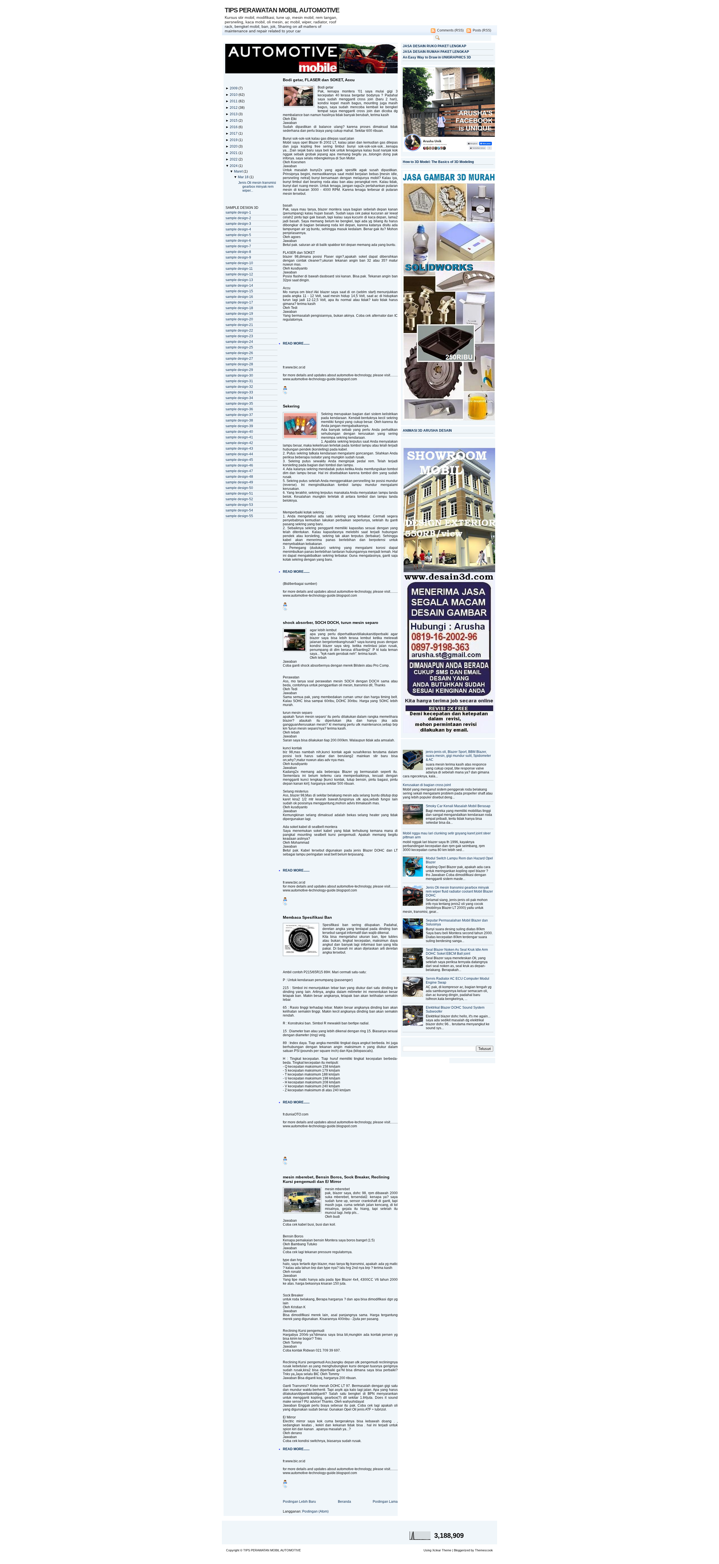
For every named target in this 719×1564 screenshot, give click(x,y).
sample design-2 (238, 218)
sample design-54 (239, 510)
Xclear (436, 1550)
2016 (234, 127)
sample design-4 (238, 229)
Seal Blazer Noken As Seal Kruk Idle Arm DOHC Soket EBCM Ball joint (457, 952)
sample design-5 (238, 235)
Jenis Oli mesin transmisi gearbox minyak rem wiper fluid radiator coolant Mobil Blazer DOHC (459, 891)
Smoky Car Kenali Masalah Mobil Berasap (458, 806)
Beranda (344, 1502)
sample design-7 (238, 246)
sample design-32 (239, 387)
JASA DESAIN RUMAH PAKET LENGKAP (436, 52)
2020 (234, 146)
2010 (234, 95)
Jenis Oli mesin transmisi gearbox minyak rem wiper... (257, 187)
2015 (234, 121)
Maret (239, 171)
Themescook (484, 1550)
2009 (234, 88)
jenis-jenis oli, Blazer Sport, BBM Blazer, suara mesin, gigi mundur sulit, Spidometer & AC (458, 756)
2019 (234, 140)
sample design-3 (238, 224)
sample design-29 (239, 370)
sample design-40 (239, 432)
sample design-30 (239, 375)
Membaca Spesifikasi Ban (307, 917)
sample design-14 (239, 286)
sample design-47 (239, 471)
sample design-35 (239, 404)
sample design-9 (238, 257)
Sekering (291, 406)
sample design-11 (239, 269)
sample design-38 (239, 420)
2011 (234, 101)
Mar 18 (243, 177)
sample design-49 (239, 482)
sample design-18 (239, 308)
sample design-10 (239, 263)
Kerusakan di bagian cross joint (427, 785)
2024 (234, 166)
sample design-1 (238, 212)
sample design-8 (238, 252)
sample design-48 (239, 477)
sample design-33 (239, 392)
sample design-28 (239, 364)
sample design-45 (239, 460)
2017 (234, 133)
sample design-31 (239, 381)
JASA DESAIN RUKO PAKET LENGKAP (434, 46)
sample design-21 (239, 325)
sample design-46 (239, 465)
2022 (234, 159)
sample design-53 (239, 505)
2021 (234, 153)
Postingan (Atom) (315, 1511)
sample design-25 (239, 347)
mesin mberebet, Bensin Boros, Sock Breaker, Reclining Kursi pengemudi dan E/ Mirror (336, 1179)
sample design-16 (239, 297)
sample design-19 (239, 314)
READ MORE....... (296, 343)
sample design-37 (239, 415)
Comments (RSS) (450, 30)
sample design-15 (239, 291)
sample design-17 (239, 302)
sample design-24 (239, 342)
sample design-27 (239, 359)
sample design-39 (239, 426)
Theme (446, 1550)
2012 (234, 108)
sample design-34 (239, 398)
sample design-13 (239, 280)
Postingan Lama (385, 1502)
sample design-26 (239, 353)
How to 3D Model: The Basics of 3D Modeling (438, 162)
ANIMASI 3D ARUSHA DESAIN (427, 431)
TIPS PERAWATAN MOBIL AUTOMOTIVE (282, 10)
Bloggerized (462, 1550)
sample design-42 (239, 443)
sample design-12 (239, 274)
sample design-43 (239, 449)
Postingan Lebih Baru (299, 1502)
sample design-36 (239, 409)
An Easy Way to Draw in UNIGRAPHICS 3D (437, 57)
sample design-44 (239, 454)
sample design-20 (239, 319)
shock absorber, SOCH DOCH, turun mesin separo (330, 622)
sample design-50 (239, 488)
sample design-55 (239, 516)
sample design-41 (239, 437)
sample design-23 (239, 336)
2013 (234, 114)
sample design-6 (238, 241)
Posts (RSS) (482, 30)
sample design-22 (239, 330)
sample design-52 (239, 499)
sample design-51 (239, 493)
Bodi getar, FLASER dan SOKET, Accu (319, 80)
